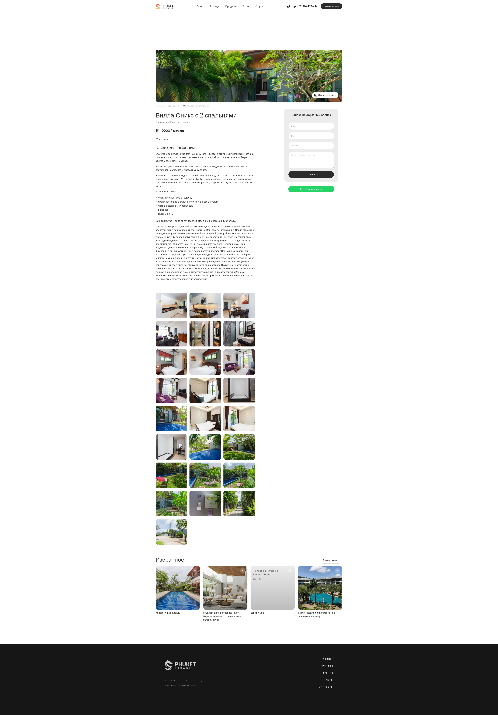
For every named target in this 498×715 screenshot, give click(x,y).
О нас (200, 6)
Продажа (230, 6)
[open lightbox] (171, 305)
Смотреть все (331, 560)
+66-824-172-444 (307, 6)
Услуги (259, 6)
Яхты (246, 6)
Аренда (214, 6)
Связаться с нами (331, 6)
